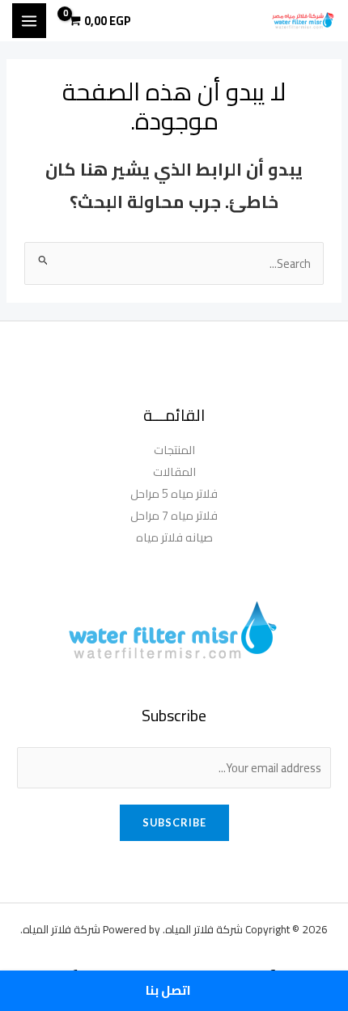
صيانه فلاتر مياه (174, 537)
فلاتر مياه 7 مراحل (174, 515)
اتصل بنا (169, 990)
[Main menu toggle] (29, 20)
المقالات (174, 471)
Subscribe (174, 822)
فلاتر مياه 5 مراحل (174, 493)
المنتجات (174, 450)
